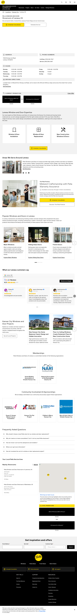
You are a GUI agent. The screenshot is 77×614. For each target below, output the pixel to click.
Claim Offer (71, 93)
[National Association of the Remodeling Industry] (47, 371)
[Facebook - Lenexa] (24, 172)
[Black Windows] (13, 243)
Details (11, 103)
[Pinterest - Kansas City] (31, 172)
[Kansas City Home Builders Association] (29, 371)
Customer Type (49, 544)
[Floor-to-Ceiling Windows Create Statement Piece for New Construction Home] (63, 329)
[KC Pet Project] (29, 410)
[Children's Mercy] (47, 410)
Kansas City (15, 12)
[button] (2, 296)
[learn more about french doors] (63, 243)
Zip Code (26, 544)
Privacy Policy (42, 611)
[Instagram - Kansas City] (26, 172)
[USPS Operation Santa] (10, 410)
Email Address (5, 544)
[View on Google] (5, 290)
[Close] (74, 609)
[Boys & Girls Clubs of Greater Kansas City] (66, 410)
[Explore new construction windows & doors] (63, 134)
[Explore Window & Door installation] (14, 134)
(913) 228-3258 (6, 9)
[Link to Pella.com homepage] (3, 2)
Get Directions (7, 86)
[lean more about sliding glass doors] (38, 243)
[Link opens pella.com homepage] (38, 557)
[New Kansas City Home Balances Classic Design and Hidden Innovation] (39, 329)
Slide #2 (41, 262)
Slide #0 (36, 262)
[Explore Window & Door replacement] (38, 134)
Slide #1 (38, 262)
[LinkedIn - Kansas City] (29, 172)
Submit (71, 547)
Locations (8, 12)
